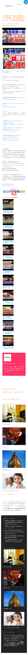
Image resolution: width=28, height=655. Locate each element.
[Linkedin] (12, 191)
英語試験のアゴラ (6, 470)
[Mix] (21, 191)
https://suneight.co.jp (7, 186)
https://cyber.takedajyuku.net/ (9, 107)
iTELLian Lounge (6, 424)
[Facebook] (4, 191)
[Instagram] (12, 194)
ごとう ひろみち (7, 23)
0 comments (13, 25)
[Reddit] (10, 191)
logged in (11, 392)
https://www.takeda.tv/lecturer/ (10, 140)
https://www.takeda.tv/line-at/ (9, 131)
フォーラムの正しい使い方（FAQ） (10, 490)
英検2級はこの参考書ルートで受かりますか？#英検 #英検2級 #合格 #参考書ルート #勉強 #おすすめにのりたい (14, 522)
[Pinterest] (15, 191)
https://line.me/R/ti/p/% (8, 80)
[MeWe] (18, 191)
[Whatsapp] (24, 191)
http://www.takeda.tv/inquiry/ (9, 99)
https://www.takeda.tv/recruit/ (10, 137)
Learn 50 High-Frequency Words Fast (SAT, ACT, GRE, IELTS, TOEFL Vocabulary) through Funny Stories (14, 531)
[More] (15, 194)
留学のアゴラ (5, 447)
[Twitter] (7, 191)
